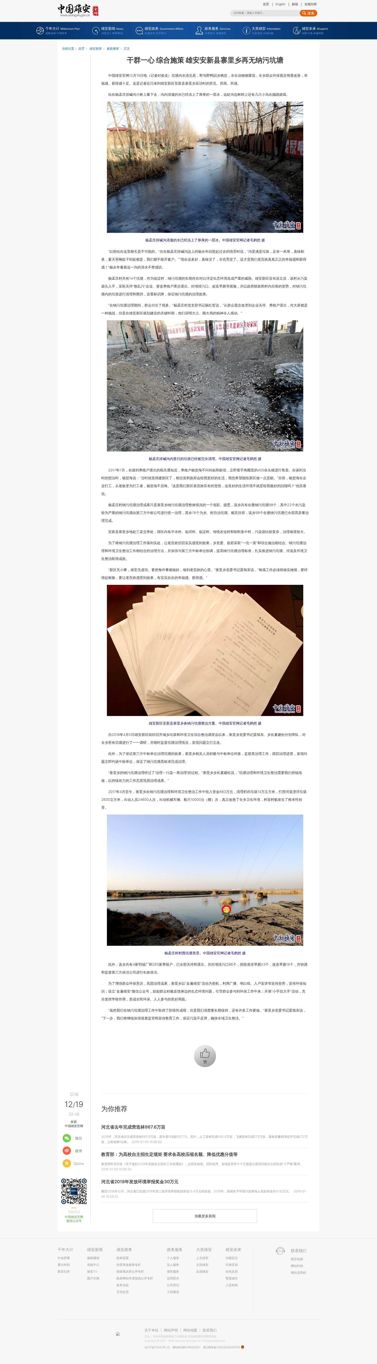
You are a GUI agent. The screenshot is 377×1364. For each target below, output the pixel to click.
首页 (266, 4)
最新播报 (112, 48)
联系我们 (210, 1330)
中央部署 (64, 1258)
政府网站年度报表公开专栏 (135, 1278)
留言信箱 (297, 1259)
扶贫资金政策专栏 (129, 1264)
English (280, 4)
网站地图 (190, 1330)
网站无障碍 (298, 1272)
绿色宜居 (232, 1271)
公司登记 (173, 1285)
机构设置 (123, 1258)
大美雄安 (204, 1249)
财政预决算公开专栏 (130, 1271)
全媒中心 (93, 1264)
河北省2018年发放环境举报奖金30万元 (139, 1181)
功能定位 (232, 1258)
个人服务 (173, 1258)
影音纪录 (64, 1271)
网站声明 (171, 1330)
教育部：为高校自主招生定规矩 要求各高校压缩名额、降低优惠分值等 (169, 1154)
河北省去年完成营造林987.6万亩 (133, 1127)
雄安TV (92, 1271)
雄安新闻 (95, 48)
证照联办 (173, 1278)
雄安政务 (124, 1249)
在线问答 (311, 4)
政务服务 (175, 1249)
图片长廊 (93, 1278)
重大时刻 (64, 1264)
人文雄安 (202, 1258)
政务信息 (123, 1285)
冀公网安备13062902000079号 (222, 1347)
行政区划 (232, 1264)
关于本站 (151, 1330)
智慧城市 (232, 1278)
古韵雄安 (202, 1264)
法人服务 (173, 1264)
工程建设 (173, 1292)
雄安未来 (233, 1249)
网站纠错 (297, 1266)
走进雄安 (202, 1271)
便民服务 (173, 1271)
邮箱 (295, 4)
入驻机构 (232, 1285)
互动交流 (123, 1292)
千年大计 (65, 1249)
